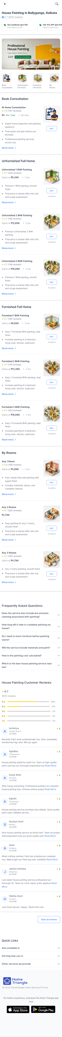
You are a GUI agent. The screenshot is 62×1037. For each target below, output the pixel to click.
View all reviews (49, 919)
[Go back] (5, 4)
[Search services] (57, 4)
